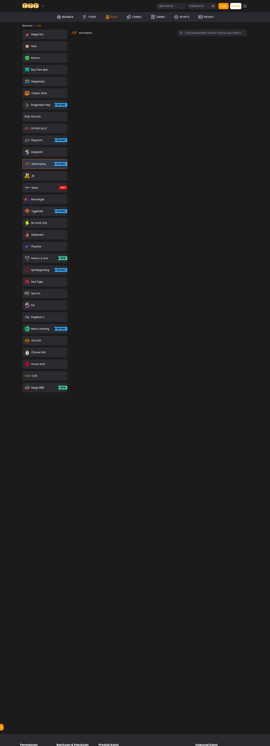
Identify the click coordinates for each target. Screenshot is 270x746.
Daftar (236, 6)
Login (223, 6)
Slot (39, 25)
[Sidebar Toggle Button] (245, 6)
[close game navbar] (43, 6)
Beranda (27, 25)
